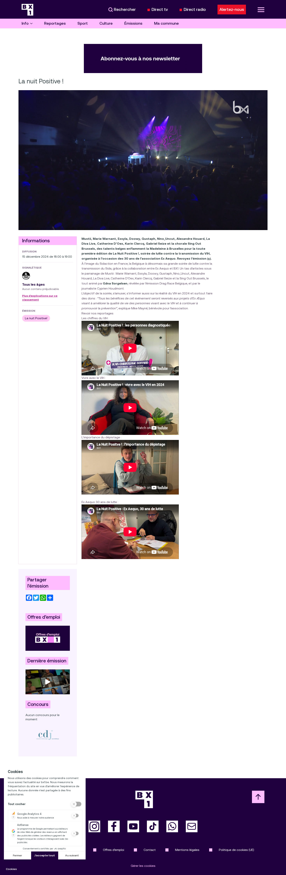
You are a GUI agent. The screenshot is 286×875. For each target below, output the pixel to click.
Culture (106, 23)
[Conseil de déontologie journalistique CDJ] (47, 735)
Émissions (133, 23)
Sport (82, 23)
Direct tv (160, 9)
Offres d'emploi (113, 850)
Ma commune (166, 23)
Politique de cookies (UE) (236, 850)
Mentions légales (187, 850)
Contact (150, 850)
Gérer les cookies (143, 866)
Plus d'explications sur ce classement (39, 298)
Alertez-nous (231, 9)
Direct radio (195, 9)
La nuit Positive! (36, 318)
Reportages (55, 23)
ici (209, 258)
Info (25, 23)
